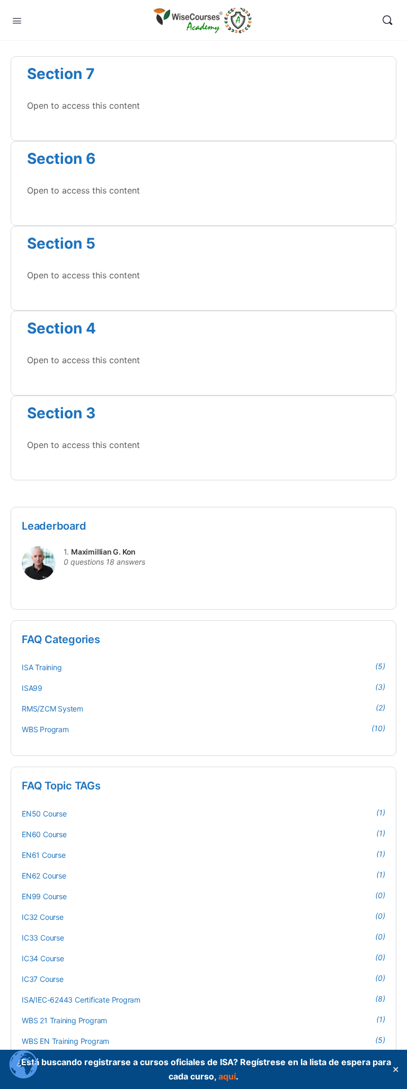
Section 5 (61, 243)
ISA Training (41, 667)
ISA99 (32, 687)
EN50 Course (44, 813)
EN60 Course (44, 834)
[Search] (387, 20)
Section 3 (61, 413)
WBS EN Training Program (65, 1041)
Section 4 (61, 328)
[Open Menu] (17, 20)
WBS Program (45, 729)
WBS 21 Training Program (64, 1020)
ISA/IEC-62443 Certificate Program (81, 999)
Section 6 (61, 159)
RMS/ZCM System (52, 708)
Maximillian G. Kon (103, 551)
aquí (227, 1076)
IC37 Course (43, 978)
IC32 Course (43, 916)
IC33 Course (43, 937)
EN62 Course (44, 875)
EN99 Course (44, 896)
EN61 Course (44, 854)
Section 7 (61, 74)
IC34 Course (43, 958)
